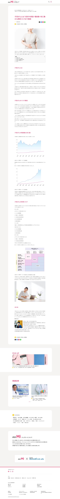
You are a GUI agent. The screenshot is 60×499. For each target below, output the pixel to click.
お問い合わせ (39, 484)
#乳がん (41, 400)
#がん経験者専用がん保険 (21, 367)
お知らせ (9, 485)
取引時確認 (9, 492)
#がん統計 (18, 24)
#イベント (15, 398)
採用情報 (24, 486)
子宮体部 (25, 189)
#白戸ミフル (28, 420)
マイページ (9, 486)
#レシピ (19, 419)
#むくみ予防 (40, 417)
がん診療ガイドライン (27, 242)
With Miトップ (24, 10)
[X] (39, 22)
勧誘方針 (9, 491)
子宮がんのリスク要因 (19, 58)
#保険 (36, 420)
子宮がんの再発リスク (19, 60)
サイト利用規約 (10, 494)
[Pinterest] (43, 22)
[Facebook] (41, 22)
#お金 (14, 367)
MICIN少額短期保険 (18, 10)
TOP (9, 476)
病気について (30, 10)
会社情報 (24, 485)
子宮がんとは (18, 57)
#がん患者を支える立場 (37, 419)
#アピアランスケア (41, 420)
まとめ (17, 61)
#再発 (26, 367)
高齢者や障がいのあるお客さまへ (23, 492)
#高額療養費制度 (29, 367)
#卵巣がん (34, 399)
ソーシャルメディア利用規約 (22, 494)
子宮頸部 (25, 160)
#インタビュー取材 (33, 417)
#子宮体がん (40, 399)
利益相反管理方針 (43, 491)
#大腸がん (18, 398)
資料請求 (38, 485)
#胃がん (36, 400)
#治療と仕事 (26, 422)
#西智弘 (25, 24)
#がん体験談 (25, 417)
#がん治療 (36, 398)
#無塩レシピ (24, 419)
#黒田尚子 (33, 367)
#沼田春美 (15, 419)
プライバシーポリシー (21, 491)
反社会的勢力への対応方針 (33, 491)
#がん (16, 367)
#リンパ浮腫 (29, 419)
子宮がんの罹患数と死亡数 (20, 59)
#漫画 (22, 422)
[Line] (44, 22)
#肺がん (34, 400)
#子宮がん (22, 24)
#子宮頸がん (44, 399)
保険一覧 (9, 484)
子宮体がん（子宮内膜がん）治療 (29, 274)
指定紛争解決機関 (32, 492)
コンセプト (24, 484)
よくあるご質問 (39, 486)
